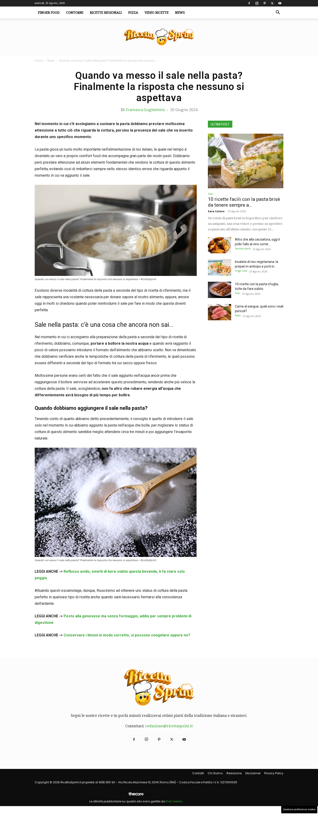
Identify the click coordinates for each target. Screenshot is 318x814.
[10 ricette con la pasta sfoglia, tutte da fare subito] (219, 290)
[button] (277, 12)
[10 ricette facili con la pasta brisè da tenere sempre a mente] (245, 161)
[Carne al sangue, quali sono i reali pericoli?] (219, 312)
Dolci (210, 193)
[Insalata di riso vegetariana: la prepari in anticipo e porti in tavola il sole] (219, 267)
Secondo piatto (243, 248)
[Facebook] (249, 3)
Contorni (74, 12)
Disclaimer (252, 773)
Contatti (198, 773)
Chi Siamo (215, 773)
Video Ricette (157, 12)
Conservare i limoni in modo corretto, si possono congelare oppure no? (127, 635)
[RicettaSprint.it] (159, 37)
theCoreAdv (174, 801)
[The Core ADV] (135, 796)
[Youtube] (279, 3)
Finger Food (49, 12)
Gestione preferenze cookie (299, 809)
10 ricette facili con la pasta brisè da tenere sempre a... (244, 202)
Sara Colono (216, 211)
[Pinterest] (264, 3)
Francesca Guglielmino (145, 109)
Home (39, 61)
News (180, 12)
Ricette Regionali (106, 12)
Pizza (133, 12)
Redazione (234, 773)
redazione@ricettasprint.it (169, 726)
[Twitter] (272, 3)
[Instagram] (256, 3)
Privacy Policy (273, 773)
